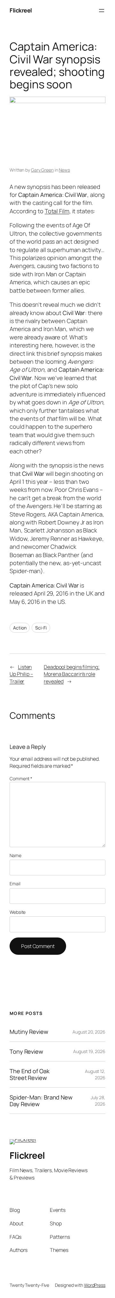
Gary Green (42, 170)
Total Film (57, 211)
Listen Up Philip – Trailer (21, 674)
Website (18, 912)
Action (19, 628)
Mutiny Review (29, 1031)
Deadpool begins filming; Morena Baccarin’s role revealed (72, 674)
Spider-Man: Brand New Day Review (41, 1100)
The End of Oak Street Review (30, 1074)
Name (15, 855)
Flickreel (21, 10)
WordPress (94, 1285)
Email (15, 883)
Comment (21, 778)
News (64, 170)
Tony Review (26, 1051)
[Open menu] (101, 10)
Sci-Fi (40, 628)
